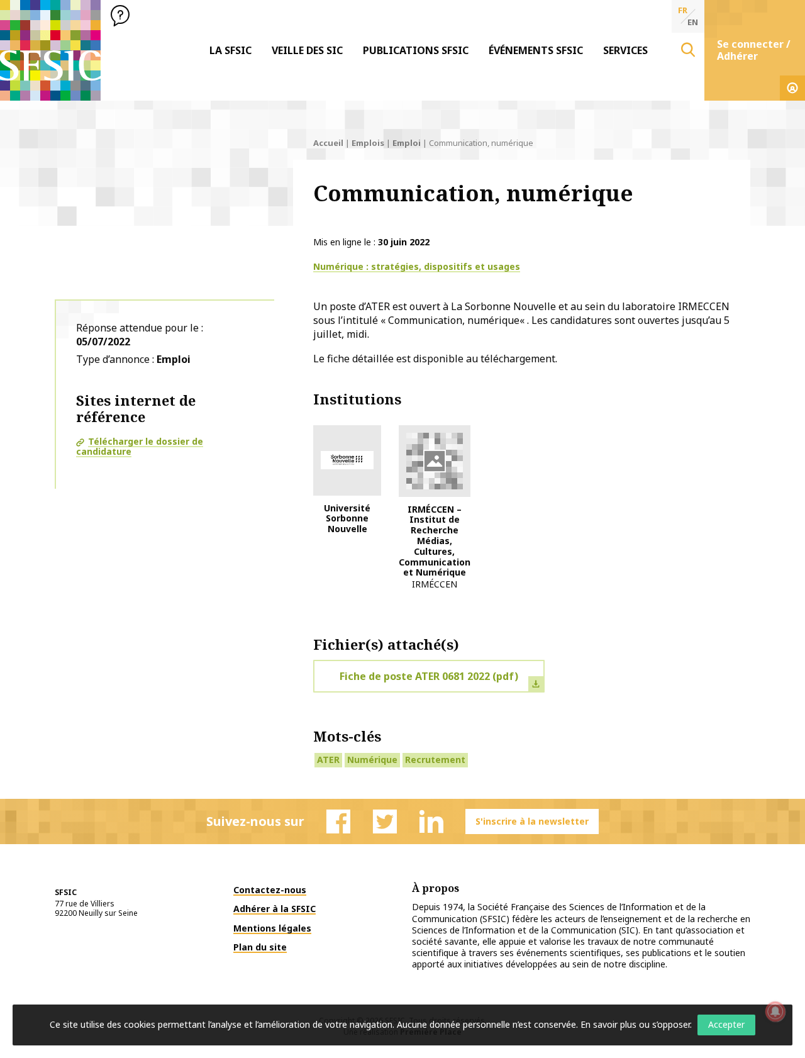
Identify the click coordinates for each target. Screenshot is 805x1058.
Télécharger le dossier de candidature (139, 446)
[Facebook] (338, 821)
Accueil (328, 142)
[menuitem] (230, 50)
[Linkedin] (431, 821)
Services (625, 50)
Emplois (368, 142)
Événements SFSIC (536, 50)
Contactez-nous (269, 890)
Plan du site (260, 947)
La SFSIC (230, 50)
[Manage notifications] (775, 1011)
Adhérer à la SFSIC (274, 909)
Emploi (406, 142)
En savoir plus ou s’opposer (635, 1024)
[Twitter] (384, 821)
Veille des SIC (307, 50)
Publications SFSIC (416, 50)
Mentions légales (272, 928)
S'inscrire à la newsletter (532, 821)
